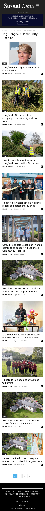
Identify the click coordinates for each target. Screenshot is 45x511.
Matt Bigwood (7, 74)
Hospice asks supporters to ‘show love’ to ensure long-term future (21, 290)
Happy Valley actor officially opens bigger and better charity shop (21, 204)
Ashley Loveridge (8, 166)
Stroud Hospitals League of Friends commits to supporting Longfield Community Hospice (22, 247)
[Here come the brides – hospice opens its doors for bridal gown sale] (22, 444)
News (4, 63)
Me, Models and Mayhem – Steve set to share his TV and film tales (21, 336)
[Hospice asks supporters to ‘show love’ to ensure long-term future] (22, 272)
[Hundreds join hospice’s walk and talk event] (22, 362)
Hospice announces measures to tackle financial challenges (20, 422)
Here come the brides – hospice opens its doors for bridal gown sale (22, 460)
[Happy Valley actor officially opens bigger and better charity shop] (22, 186)
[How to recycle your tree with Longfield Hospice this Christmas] (22, 143)
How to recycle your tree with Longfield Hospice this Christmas (20, 162)
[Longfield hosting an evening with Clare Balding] (22, 53)
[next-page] (29, 476)
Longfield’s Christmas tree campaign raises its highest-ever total (20, 118)
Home (4, 30)
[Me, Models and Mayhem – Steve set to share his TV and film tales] (22, 316)
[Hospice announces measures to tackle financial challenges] (22, 405)
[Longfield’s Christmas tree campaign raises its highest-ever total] (22, 96)
